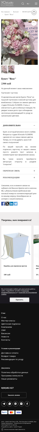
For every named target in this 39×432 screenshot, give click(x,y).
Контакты (5, 340)
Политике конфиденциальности (15, 291)
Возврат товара (8, 356)
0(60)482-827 (7, 388)
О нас (3, 317)
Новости (5, 336)
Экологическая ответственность (14, 429)
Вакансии (5, 333)
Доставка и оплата (9, 353)
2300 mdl (6, 83)
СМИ (3, 330)
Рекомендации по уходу (12, 359)
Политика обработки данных (14, 372)
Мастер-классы (8, 320)
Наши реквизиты (9, 379)
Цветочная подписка (10, 324)
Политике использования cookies (19, 293)
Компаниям (6, 327)
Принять (19, 300)
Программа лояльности (12, 375)
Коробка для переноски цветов (15, 266)
